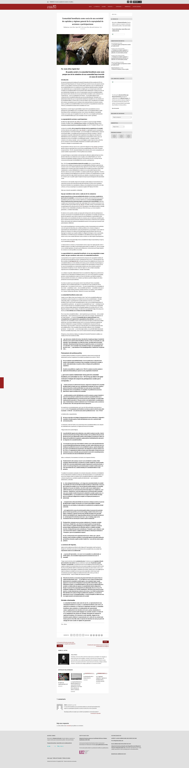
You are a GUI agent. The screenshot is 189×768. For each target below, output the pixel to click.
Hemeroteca (128, 6)
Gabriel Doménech (115, 68)
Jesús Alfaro (72, 27)
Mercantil (92, 27)
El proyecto (97, 6)
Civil (82, 27)
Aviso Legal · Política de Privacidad (54, 758)
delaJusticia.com (119, 740)
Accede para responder (96, 713)
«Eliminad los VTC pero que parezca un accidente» (64, 1)
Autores (104, 6)
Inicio (90, 6)
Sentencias (96, 27)
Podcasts (110, 6)
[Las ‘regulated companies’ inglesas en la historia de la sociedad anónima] (101, 673)
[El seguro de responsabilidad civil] (63, 677)
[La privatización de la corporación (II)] (89, 673)
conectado (68, 725)
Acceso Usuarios (137, 6)
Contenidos (118, 6)
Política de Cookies (66, 758)
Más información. (115, 108)
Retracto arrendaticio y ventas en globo (120, 69)
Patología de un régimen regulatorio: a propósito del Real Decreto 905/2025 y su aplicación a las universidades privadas (119, 51)
